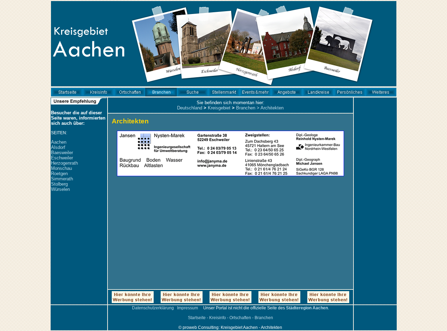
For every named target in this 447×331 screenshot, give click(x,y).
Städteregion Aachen (307, 307)
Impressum (187, 307)
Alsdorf (58, 147)
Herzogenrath (64, 163)
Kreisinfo (217, 317)
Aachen (58, 142)
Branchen (245, 107)
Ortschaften (240, 317)
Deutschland (189, 107)
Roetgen (59, 173)
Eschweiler (62, 157)
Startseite (197, 317)
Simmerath (62, 178)
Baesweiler (62, 152)
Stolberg (59, 184)
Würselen (60, 189)
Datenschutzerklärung (153, 307)
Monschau (61, 168)
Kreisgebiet (219, 107)
